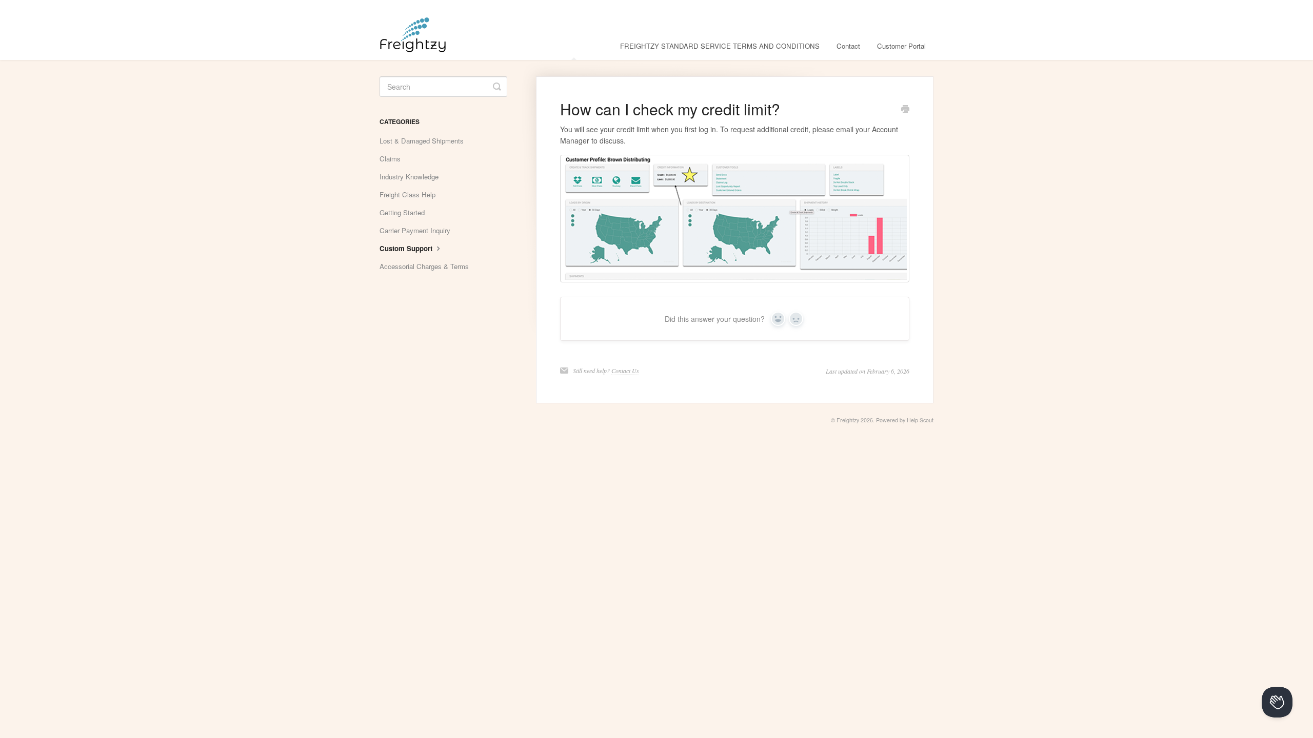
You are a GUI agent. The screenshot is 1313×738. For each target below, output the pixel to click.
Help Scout (920, 420)
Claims (390, 158)
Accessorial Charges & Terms (424, 266)
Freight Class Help (407, 194)
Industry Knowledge (409, 176)
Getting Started (402, 212)
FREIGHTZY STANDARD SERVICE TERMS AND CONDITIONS (720, 46)
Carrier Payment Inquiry (415, 230)
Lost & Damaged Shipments (422, 141)
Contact (848, 46)
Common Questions (573, 46)
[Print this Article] (905, 109)
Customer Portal (901, 46)
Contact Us (625, 370)
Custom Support (407, 248)
